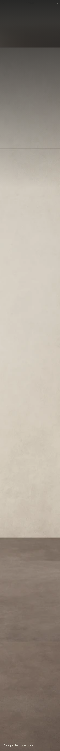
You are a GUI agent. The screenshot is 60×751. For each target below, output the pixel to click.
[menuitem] (3, 3)
